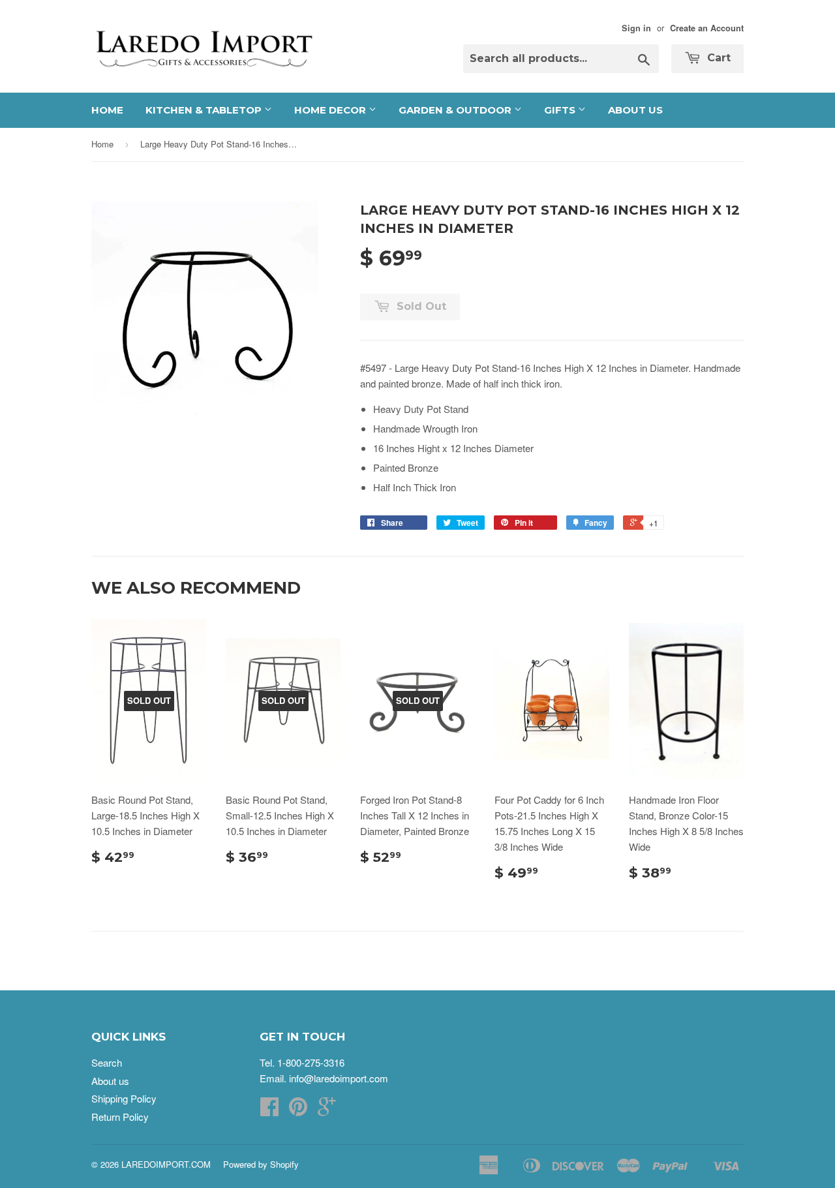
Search (106, 1062)
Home (107, 110)
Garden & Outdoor (456, 110)
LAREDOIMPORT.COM (166, 1164)
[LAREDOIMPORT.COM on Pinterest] (298, 1110)
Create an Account (707, 28)
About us (635, 110)
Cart (717, 58)
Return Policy (120, 1116)
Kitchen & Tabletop (204, 110)
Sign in (636, 28)
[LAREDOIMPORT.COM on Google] (327, 1110)
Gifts (561, 110)
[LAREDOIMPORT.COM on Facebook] (269, 1110)
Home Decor (331, 110)
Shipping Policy (124, 1098)
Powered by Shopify (261, 1164)
